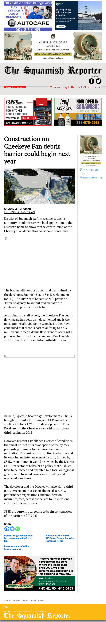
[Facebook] (6, 528)
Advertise (16, 600)
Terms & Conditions (37, 600)
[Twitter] (12, 528)
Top (5, 607)
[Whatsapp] (17, 528)
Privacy (25, 600)
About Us (7, 600)
